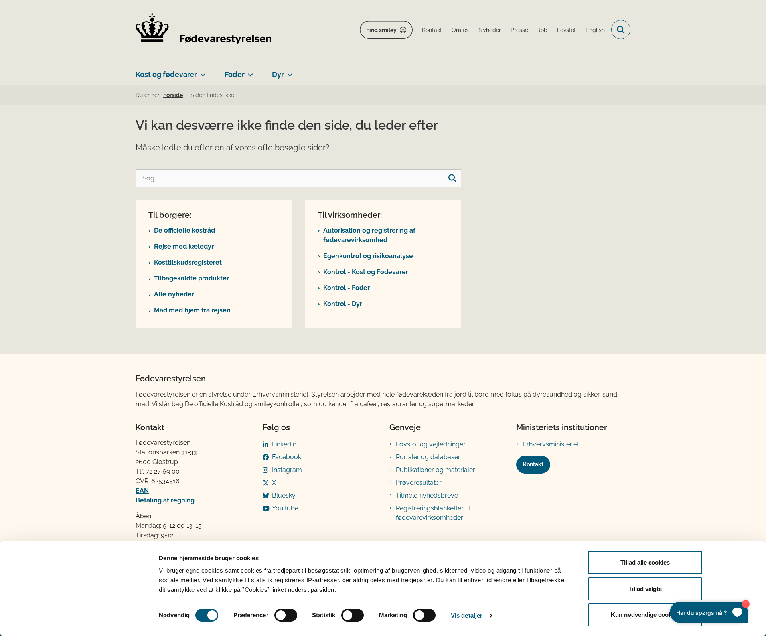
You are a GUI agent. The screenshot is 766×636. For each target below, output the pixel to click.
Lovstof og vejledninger (431, 444)
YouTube (285, 508)
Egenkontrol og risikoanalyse (368, 256)
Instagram (287, 470)
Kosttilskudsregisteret (188, 262)
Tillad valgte (645, 588)
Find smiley (381, 30)
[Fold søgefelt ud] (620, 29)
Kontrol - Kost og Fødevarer (365, 272)
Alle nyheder (174, 294)
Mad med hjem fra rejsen (192, 310)
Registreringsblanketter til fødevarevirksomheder (433, 512)
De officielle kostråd (184, 230)
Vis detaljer (466, 615)
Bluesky (284, 495)
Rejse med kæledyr (184, 246)
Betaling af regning (165, 500)
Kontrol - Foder (346, 288)
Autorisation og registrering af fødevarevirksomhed (369, 235)
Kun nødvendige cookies (645, 614)
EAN (142, 490)
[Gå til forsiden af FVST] (203, 30)
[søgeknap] (452, 178)
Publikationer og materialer (435, 470)
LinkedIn (284, 444)
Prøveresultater (419, 482)
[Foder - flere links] (249, 71)
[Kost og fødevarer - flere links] (201, 71)
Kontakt (533, 464)
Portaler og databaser (428, 457)
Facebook (286, 457)
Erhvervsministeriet (551, 444)
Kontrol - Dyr (342, 304)
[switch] (285, 615)
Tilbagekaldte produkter (191, 278)
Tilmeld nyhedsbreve (427, 495)
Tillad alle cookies (645, 562)
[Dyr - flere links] (288, 71)
